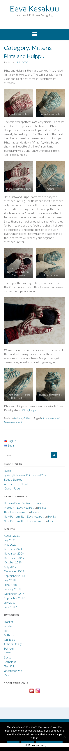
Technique (10, 661)
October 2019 (13, 562)
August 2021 (12, 535)
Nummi (8, 470)
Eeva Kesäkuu (34, 8)
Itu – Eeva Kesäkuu (15, 512)
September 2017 (14, 598)
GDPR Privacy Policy (34, 745)
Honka (52, 516)
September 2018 (14, 575)
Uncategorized (13, 670)
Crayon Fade (12, 488)
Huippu (33, 410)
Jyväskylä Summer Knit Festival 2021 (26, 475)
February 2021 (13, 549)
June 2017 (10, 607)
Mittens (18, 418)
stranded (54, 418)
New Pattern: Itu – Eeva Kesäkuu (24, 516)
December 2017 (14, 593)
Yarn (7, 675)
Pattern (27, 418)
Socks (7, 657)
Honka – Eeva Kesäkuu (17, 503)
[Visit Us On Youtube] (32, 692)
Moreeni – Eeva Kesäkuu (19, 507)
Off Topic (9, 639)
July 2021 (10, 540)
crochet (9, 626)
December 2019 (14, 558)
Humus (40, 503)
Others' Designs (14, 644)
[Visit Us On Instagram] (38, 692)
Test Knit (9, 666)
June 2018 (10, 584)
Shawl (7, 652)
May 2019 (10, 567)
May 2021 (10, 544)
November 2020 (14, 553)
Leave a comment (13, 422)
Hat (6, 630)
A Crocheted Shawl (16, 484)
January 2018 (12, 589)
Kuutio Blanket (13, 479)
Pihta (25, 410)
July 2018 (10, 580)
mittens (45, 418)
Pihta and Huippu (24, 56)
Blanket (8, 621)
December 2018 (14, 571)
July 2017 (10, 602)
